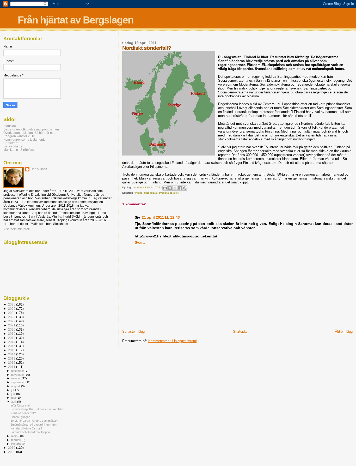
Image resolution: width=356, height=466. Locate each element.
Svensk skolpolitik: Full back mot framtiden (37, 409)
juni (13, 394)
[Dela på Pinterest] (184, 188)
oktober (16, 378)
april (14, 401)
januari (15, 443)
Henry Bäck (38, 169)
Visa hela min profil (16, 229)
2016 (12, 346)
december (18, 370)
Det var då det (13, 146)
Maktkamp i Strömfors (18, 149)
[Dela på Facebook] (179, 188)
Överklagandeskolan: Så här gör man (29, 132)
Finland (138, 192)
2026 (12, 304)
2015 (12, 350)
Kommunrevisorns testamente (24, 139)
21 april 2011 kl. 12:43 (161, 217)
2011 (12, 366)
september (18, 382)
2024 (12, 312)
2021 (12, 325)
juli (13, 390)
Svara (140, 242)
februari (16, 439)
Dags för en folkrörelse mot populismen (31, 129)
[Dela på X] (174, 188)
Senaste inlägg (133, 331)
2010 (12, 447)
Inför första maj (19, 405)
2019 (12, 333)
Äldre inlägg (344, 331)
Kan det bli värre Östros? (26, 428)
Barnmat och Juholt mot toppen (30, 432)
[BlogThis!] (170, 188)
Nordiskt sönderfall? (23, 413)
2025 (12, 308)
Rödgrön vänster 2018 (19, 136)
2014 (12, 354)
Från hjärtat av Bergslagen (75, 20)
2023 (12, 317)
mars (15, 436)
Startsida (240, 331)
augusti (16, 386)
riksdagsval (150, 192)
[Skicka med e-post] (165, 188)
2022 (12, 321)
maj (13, 397)
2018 (12, 337)
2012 (12, 362)
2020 (12, 329)
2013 (12, 358)
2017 (12, 342)
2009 (12, 451)
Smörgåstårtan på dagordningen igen (33, 424)
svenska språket (169, 192)
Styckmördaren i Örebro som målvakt (34, 420)
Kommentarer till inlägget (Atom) (172, 341)
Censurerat (11, 143)
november (18, 374)
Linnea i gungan (20, 417)
